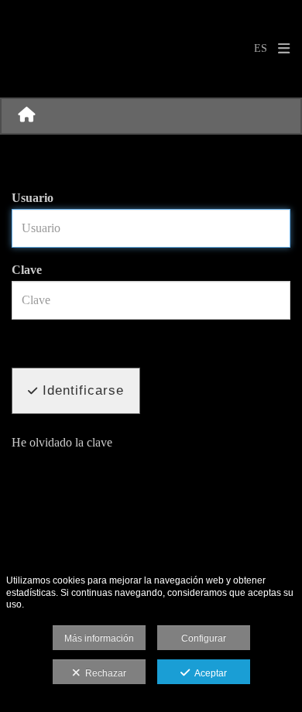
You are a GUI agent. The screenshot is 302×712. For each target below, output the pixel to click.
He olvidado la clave (62, 442)
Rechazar (103, 673)
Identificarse (81, 390)
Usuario (32, 197)
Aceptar (208, 673)
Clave (27, 269)
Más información (99, 638)
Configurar (203, 638)
